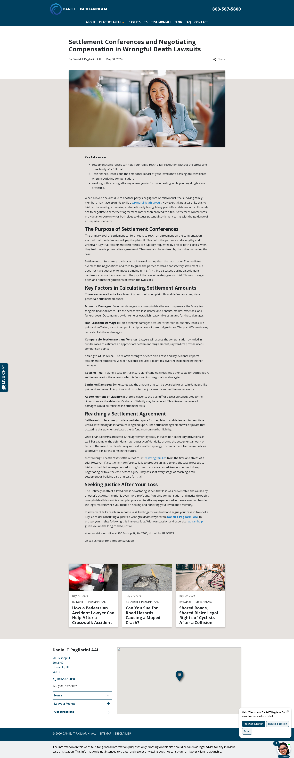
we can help (195, 521)
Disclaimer (123, 733)
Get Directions (64, 712)
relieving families (155, 458)
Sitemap (105, 733)
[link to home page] (79, 9)
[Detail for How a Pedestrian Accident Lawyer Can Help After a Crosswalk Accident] (95, 596)
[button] (123, 22)
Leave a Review (64, 703)
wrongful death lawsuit (146, 202)
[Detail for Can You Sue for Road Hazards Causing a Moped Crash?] (149, 596)
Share (221, 59)
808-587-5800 (66, 679)
